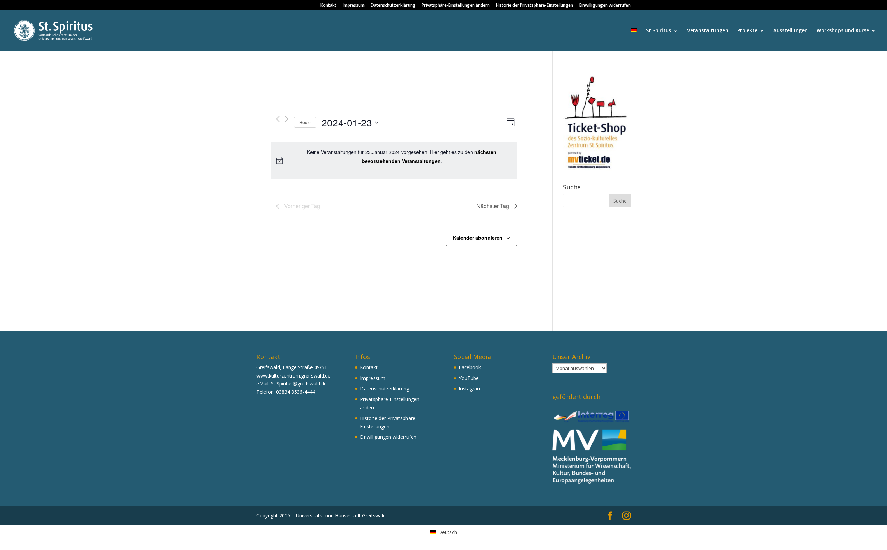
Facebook (470, 367)
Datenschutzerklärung (393, 5)
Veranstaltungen (707, 31)
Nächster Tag (492, 206)
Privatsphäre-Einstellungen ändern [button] (456, 5)
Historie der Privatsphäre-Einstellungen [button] (534, 5)
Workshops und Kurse (843, 31)
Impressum (354, 5)
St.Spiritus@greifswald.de (299, 383)
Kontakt (328, 5)
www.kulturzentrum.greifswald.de (293, 375)
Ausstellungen (790, 31)
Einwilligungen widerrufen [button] (605, 5)
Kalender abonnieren (477, 237)
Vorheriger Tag (302, 206)
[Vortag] (278, 119)
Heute (305, 122)
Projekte (747, 31)
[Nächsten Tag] (287, 119)
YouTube (469, 378)
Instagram (470, 388)
